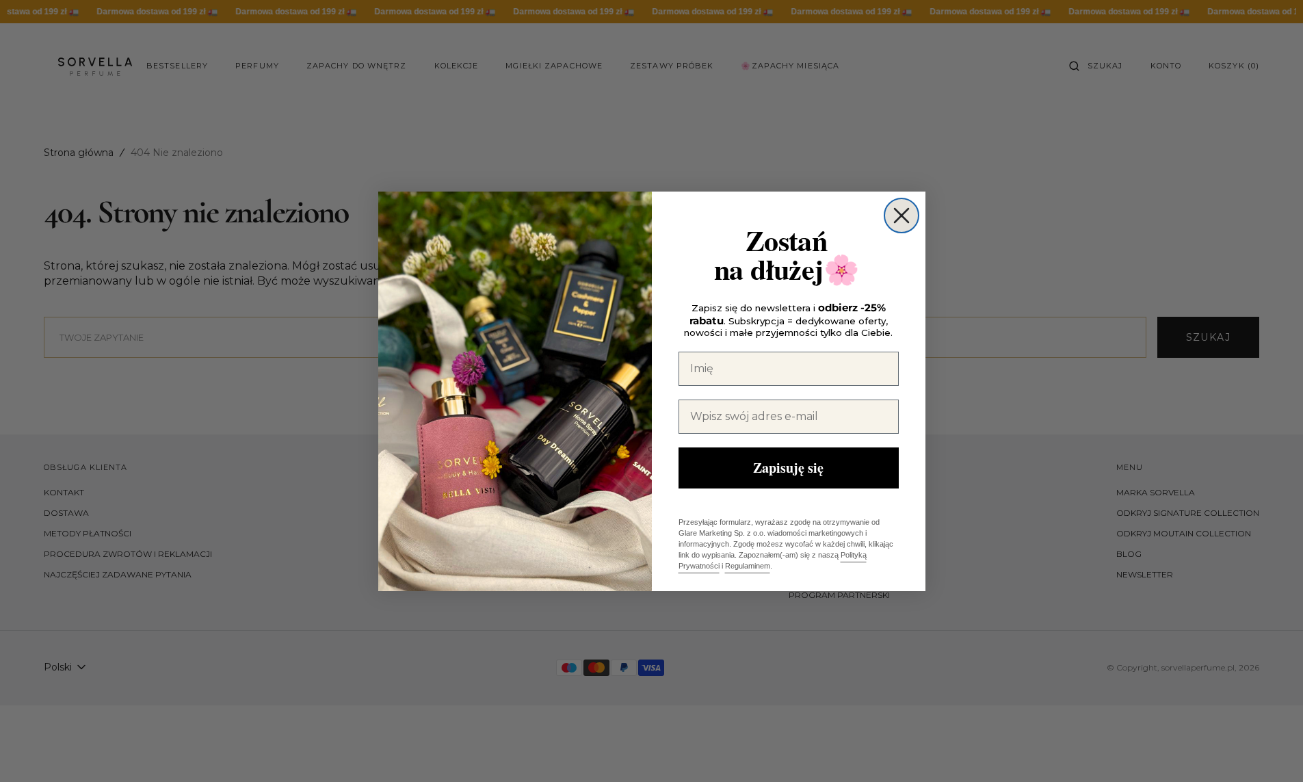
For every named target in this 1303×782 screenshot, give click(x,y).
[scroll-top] (1271, 750)
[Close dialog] (901, 215)
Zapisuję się (788, 468)
